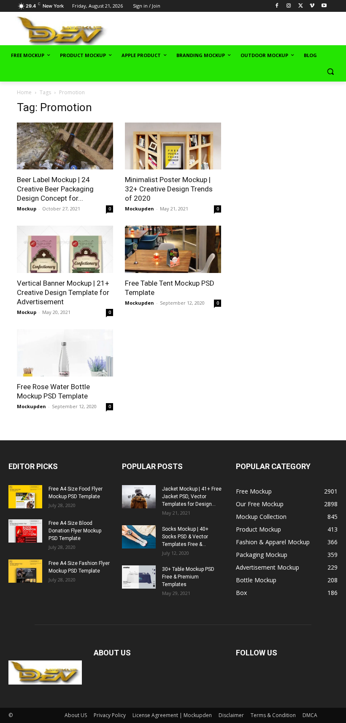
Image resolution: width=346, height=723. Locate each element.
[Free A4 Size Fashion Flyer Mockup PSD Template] (25, 571)
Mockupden (139, 208)
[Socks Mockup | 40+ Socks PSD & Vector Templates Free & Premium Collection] (139, 536)
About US (76, 715)
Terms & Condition (273, 715)
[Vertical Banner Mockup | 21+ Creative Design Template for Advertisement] (65, 249)
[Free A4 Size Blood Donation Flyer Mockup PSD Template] (25, 531)
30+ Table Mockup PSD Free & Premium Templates (188, 576)
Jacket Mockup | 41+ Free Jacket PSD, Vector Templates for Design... (192, 496)
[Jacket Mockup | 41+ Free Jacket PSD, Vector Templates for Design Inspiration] (139, 496)
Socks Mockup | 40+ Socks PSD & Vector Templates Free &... (185, 536)
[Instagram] (289, 6)
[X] (300, 6)
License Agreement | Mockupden (172, 715)
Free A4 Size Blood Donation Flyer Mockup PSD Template (75, 530)
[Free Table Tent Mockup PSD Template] (173, 249)
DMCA (310, 715)
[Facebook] (277, 6)
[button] (330, 72)
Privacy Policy (110, 715)
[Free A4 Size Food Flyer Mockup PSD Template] (25, 496)
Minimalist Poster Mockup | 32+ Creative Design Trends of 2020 (169, 188)
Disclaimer (231, 715)
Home (24, 92)
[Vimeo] (312, 6)
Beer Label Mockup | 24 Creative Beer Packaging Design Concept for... (55, 188)
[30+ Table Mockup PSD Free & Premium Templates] (139, 577)
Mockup (26, 208)
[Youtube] (324, 6)
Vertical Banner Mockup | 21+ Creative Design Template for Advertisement (63, 292)
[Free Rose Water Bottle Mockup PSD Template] (65, 353)
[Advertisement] (241, 30)
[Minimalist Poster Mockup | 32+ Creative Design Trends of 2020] (173, 146)
